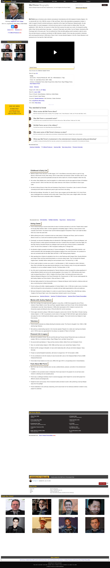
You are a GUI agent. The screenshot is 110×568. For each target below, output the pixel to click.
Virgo (21, 21)
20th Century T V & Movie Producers (65, 559)
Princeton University (77, 147)
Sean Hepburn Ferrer (35, 83)
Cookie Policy (51, 564)
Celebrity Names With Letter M (32, 559)
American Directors (44, 296)
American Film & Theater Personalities (77, 296)
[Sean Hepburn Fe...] (7, 48)
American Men (57, 147)
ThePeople (9, 1)
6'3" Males (43, 90)
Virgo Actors (62, 220)
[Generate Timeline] (39, 477)
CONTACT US (66, 564)
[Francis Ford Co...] (20, 48)
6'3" (34, 90)
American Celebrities (35, 147)
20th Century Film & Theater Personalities (81, 559)
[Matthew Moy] (20, 56)
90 (36, 73)
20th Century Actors (43, 559)
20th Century (22, 559)
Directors (17, 30)
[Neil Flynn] (7, 56)
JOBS (75, 564)
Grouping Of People (53, 563)
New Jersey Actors (66, 147)
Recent (60, 563)
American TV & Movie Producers (59, 296)
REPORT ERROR (102, 483)
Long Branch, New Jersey (38, 100)
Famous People (50, 566)
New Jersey (38, 102)
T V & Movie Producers (13, 32)
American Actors (71, 220)
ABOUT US (72, 564)
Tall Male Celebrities (53, 220)
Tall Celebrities (43, 220)
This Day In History (38, 564)
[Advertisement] (52, 14)
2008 (39, 92)
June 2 (35, 92)
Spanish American (39, 98)
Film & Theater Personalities (46, 435)
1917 (18, 21)
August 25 (13, 21)
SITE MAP (45, 564)
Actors (9, 30)
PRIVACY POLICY (59, 564)
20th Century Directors (52, 559)
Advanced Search (81, 8)
